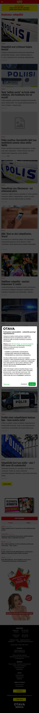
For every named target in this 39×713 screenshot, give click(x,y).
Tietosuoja (6, 384)
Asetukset (24, 384)
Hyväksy (32, 384)
